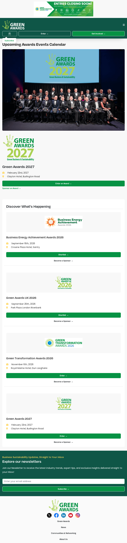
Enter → (44, 33)
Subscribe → (63, 489)
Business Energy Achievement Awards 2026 (35, 237)
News (63, 527)
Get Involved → (98, 33)
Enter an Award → (63, 183)
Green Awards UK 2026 (21, 297)
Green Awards (63, 521)
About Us (63, 539)
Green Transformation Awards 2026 (29, 358)
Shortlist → (63, 254)
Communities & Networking (63, 533)
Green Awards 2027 (19, 418)
